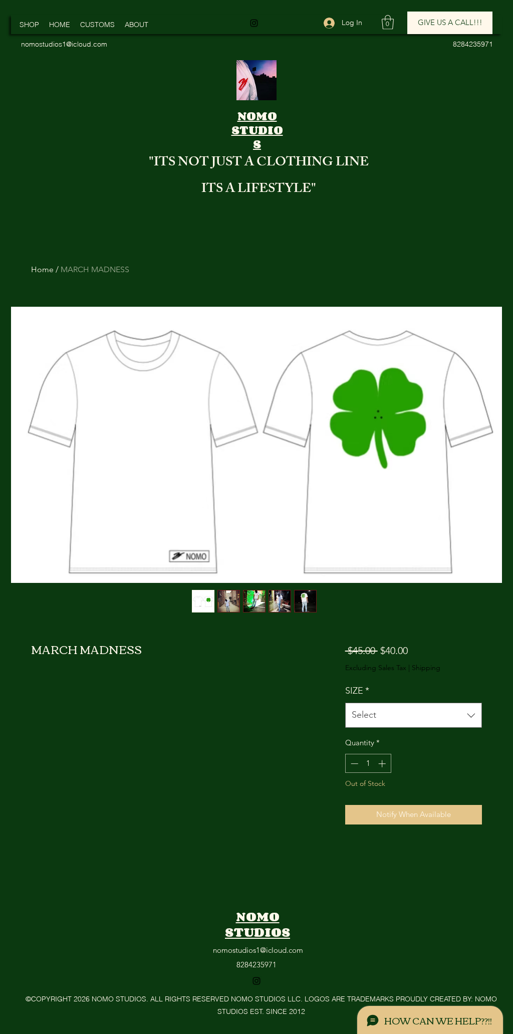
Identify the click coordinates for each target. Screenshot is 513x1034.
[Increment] (383, 763)
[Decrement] (353, 763)
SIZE (357, 690)
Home (42, 269)
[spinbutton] (368, 763)
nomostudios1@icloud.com (258, 950)
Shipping (426, 667)
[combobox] (413, 715)
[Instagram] (254, 23)
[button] (388, 22)
